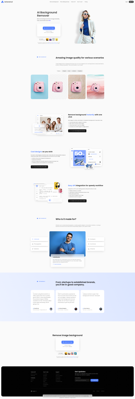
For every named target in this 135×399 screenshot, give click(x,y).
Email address (78, 378)
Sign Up (131, 1)
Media (44, 381)
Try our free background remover (78, 130)
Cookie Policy (58, 378)
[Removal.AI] (7, 2)
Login (126, 1)
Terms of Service (54, 42)
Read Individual (57, 264)
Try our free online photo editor (40, 166)
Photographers (45, 384)
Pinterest (98, 391)
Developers (45, 375)
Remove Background (54, 1)
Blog (31, 381)
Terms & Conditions (59, 375)
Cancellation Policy (59, 381)
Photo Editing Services (64, 1)
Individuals (45, 378)
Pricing (86, 1)
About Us (32, 379)
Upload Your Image (50, 28)
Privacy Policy (49, 43)
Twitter (94, 391)
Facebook (102, 391)
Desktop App (33, 375)
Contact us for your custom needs (78, 200)
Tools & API (73, 1)
